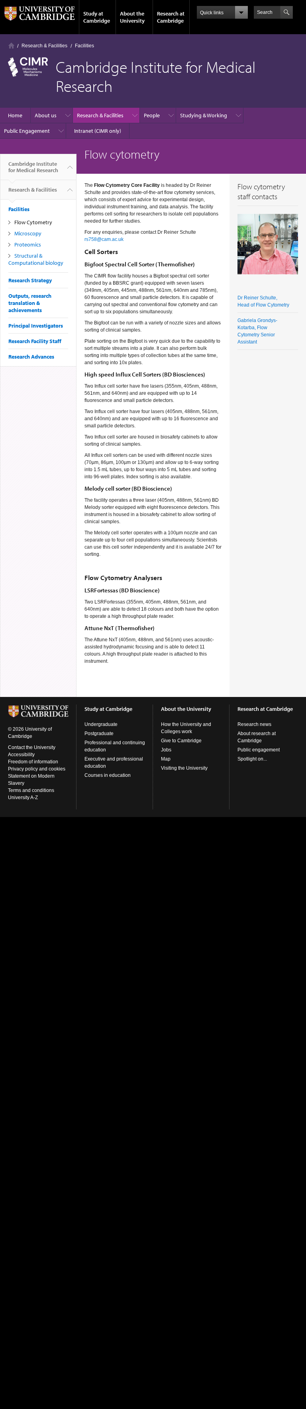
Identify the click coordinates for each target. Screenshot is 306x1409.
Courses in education (107, 775)
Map (166, 759)
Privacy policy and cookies (36, 769)
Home (11, 45)
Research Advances (31, 356)
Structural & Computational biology (35, 259)
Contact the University (31, 747)
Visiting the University (184, 768)
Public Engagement (27, 130)
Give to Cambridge (181, 740)
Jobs (166, 750)
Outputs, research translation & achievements (29, 303)
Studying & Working (203, 115)
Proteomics (27, 244)
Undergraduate (101, 724)
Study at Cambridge (96, 17)
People (152, 115)
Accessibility (21, 754)
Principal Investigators (35, 325)
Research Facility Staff (34, 341)
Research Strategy (30, 280)
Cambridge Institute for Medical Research (33, 167)
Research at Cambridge (170, 17)
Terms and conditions (31, 790)
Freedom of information (33, 762)
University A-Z (23, 797)
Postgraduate (99, 733)
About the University (132, 17)
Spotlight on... (252, 759)
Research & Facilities (44, 46)
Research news (254, 724)
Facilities (84, 46)
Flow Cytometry (33, 222)
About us (46, 115)
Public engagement (258, 750)
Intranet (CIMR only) (97, 130)
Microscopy (27, 233)
